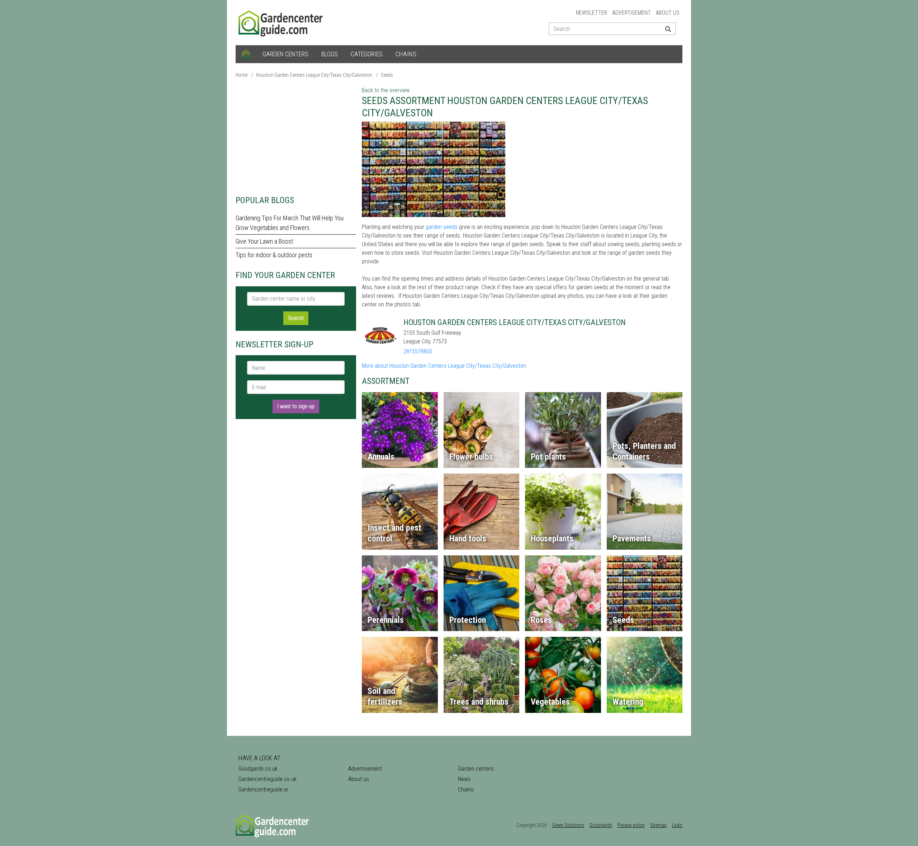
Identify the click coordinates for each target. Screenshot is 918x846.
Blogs (329, 54)
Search (296, 318)
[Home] (246, 54)
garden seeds (442, 227)
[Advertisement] (296, 136)
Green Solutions (568, 825)
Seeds (387, 75)
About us (668, 12)
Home (241, 75)
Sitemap (658, 825)
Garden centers (285, 54)
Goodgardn (601, 825)
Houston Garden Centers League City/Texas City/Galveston (314, 75)
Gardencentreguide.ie (263, 789)
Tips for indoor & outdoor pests (274, 255)
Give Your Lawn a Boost (264, 241)
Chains (406, 54)
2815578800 (417, 351)
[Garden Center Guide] (281, 22)
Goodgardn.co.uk (258, 768)
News (464, 779)
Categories (367, 54)
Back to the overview (386, 90)
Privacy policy (631, 825)
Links (677, 825)
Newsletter (591, 12)
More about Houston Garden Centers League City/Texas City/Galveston (444, 365)
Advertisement (631, 12)
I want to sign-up (295, 406)
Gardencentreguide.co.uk (267, 779)
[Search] (665, 28)
